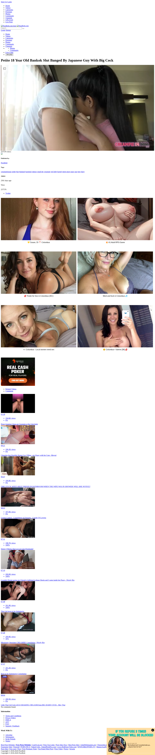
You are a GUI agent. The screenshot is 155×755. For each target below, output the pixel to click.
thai (17, 172)
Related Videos (10, 389)
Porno (66, 749)
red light (54, 172)
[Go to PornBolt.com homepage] (8, 26)
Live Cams (9, 52)
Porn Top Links (49, 745)
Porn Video (58, 749)
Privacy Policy (10, 718)
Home (7, 6)
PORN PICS (25, 747)
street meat (66, 172)
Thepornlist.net (102, 745)
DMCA (8, 720)
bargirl (59, 172)
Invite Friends (10, 739)
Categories (9, 10)
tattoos (34, 172)
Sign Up (4, 2)
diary (83, 172)
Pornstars (8, 12)
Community (9, 16)
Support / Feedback (12, 726)
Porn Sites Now (61, 745)
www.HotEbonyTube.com (66, 747)
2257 (7, 722)
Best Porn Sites (73, 745)
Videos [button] (7, 36)
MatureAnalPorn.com (104, 747)
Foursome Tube (6, 747)
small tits (40, 172)
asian (72, 172)
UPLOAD (9, 20)
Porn (19, 749)
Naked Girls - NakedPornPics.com (43, 747)
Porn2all (16, 747)
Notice (7, 741)
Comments (9, 391)
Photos (7, 14)
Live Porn (9, 22)
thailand (22, 172)
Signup (8, 30)
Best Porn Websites (8, 745)
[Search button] (23, 28)
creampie (47, 172)
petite (14, 172)
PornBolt (4, 163)
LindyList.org (37, 745)
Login (9, 2)
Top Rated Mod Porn (45, 749)
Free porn (12, 749)
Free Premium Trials (29, 749)
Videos (7, 8)
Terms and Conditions (13, 716)
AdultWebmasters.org (88, 745)
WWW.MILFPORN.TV (86, 747)
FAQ (7, 724)
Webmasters (9, 737)
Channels (8, 18)
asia (75, 172)
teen (79, 172)
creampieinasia (6, 172)
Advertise (8, 735)
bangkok (28, 172)
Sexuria (72, 749)
